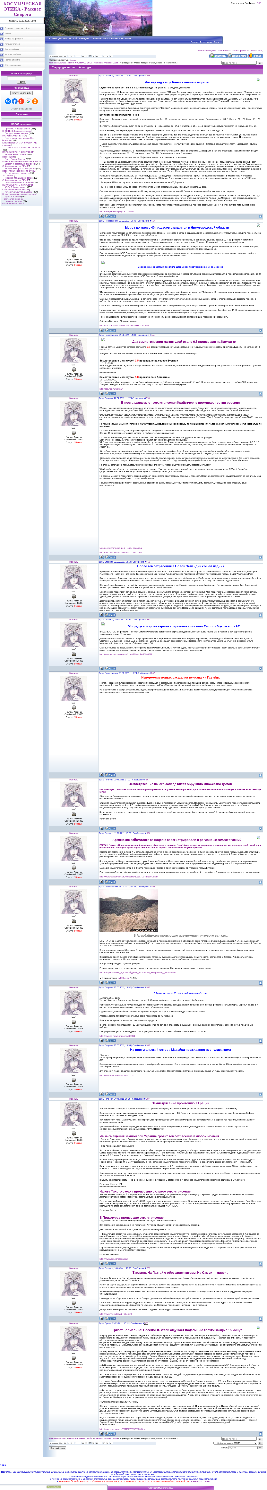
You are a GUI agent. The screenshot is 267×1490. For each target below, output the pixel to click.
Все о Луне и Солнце (15, 159)
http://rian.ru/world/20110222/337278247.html (120, 552)
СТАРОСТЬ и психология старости (22, 147)
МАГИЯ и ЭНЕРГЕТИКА (14, 135)
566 (148, 987)
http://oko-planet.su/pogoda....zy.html (116, 211)
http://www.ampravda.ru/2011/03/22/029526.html (122, 1429)
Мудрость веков (13, 196)
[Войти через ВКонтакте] (8, 101)
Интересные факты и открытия (20, 168)
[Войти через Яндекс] (21, 101)
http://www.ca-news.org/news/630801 (117, 1036)
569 (148, 1268)
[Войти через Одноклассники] (35, 101)
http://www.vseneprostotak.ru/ (113, 1259)
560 (148, 562)
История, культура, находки (18, 192)
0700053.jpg (123, 978)
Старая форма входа (21, 109)
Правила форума (239, 50)
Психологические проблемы (19, 182)
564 (148, 833)
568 (148, 1099)
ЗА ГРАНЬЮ (8, 175)
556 (148, 75)
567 (148, 1045)
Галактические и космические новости (21, 161)
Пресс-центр (8, 157)
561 (148, 619)
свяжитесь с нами (200, 1481)
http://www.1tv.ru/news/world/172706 (116, 1075)
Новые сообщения (207, 50)
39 (93, 56)
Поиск (253, 50)
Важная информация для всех (20, 164)
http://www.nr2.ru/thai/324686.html (115, 1314)
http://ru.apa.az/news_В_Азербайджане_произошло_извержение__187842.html (137, 972)
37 (86, 56)
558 (153, 335)
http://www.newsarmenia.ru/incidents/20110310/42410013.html (128, 876)
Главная (194, 42)
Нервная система (13, 201)
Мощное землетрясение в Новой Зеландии (120, 548)
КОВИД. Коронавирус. (16, 187)
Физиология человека (13, 203)
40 (97, 56)
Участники (223, 50)
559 (148, 398)
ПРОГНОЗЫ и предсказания (16, 131)
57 (104, 56)
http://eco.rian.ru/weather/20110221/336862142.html (124, 325)
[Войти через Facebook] (15, 101)
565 (153, 886)
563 (148, 779)
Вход (216, 42)
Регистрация (206, 42)
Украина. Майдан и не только (19, 178)
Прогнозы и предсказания (17, 128)
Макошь (73, 60)
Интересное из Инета (15, 154)
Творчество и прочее (12, 199)
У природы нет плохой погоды (134, 63)
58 (107, 56)
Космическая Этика (57, 63)
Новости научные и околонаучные (19, 171)
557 (153, 221)
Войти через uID (21, 93)
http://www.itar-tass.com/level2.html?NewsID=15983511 (125, 654)
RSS (259, 3)
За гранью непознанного (17, 173)
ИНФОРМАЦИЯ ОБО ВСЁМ (80, 63)
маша (3, 1465)
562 (153, 673)
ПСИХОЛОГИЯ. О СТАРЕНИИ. (17, 152)
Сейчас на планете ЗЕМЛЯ (15, 166)
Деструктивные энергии (16, 133)
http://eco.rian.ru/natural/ (111, 389)
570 (146, 1323)
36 (83, 56)
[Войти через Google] (28, 101)
